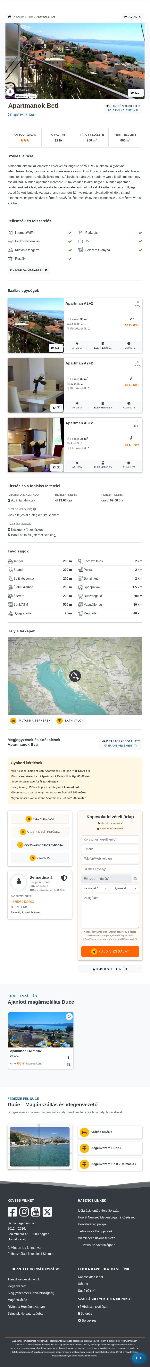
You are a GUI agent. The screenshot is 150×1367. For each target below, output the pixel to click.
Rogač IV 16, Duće (22, 114)
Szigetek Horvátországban (26, 1313)
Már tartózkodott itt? (123, 108)
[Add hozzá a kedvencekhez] (69, 1016)
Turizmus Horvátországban (96, 1245)
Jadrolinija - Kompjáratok (95, 1231)
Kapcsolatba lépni (90, 1277)
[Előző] (15, 1029)
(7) (58, 407)
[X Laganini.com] (47, 1211)
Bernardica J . (24, 89)
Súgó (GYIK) (87, 1290)
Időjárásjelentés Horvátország (98, 1210)
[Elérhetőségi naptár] (69, 1064)
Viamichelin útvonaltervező (96, 1238)
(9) (58, 467)
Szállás (20, 16)
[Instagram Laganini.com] (24, 1211)
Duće (30, 16)
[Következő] (66, 1029)
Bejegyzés (88, 1320)
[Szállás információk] (69, 1057)
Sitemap (48, 1253)
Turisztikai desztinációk (24, 1279)
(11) (57, 347)
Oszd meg (134, 16)
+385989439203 (22, 901)
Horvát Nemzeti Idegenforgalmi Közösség (107, 1217)
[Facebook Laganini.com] (12, 1211)
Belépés (86, 1313)
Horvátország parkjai (92, 1224)
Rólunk (83, 1284)
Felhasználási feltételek (24, 1253)
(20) (137, 92)
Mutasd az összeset (27, 269)
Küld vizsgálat (43, 818)
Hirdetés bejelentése (111, 969)
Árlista (77, 347)
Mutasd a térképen (34, 720)
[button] (75, 676)
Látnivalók (73, 720)
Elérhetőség (103, 347)
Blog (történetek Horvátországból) (31, 1293)
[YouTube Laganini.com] (35, 1211)
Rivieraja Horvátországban (26, 1306)
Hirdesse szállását (94, 1306)
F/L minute (128, 347)
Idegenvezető (17, 1286)
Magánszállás (17, 1300)
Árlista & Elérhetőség (43, 831)
